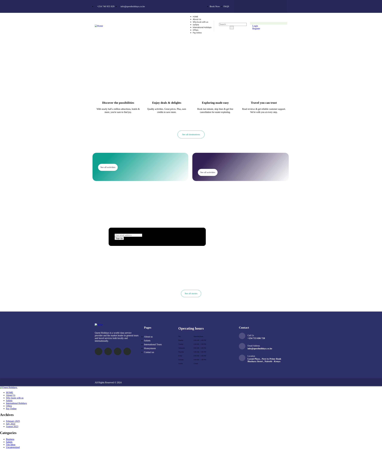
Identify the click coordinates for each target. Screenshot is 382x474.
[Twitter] (254, 6)
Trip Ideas (10, 444)
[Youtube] (278, 6)
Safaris (9, 442)
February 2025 (13, 421)
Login (255, 26)
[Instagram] (266, 6)
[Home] (99, 26)
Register (256, 28)
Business (10, 439)
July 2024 (10, 424)
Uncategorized (13, 447)
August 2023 (12, 426)
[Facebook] (243, 6)
